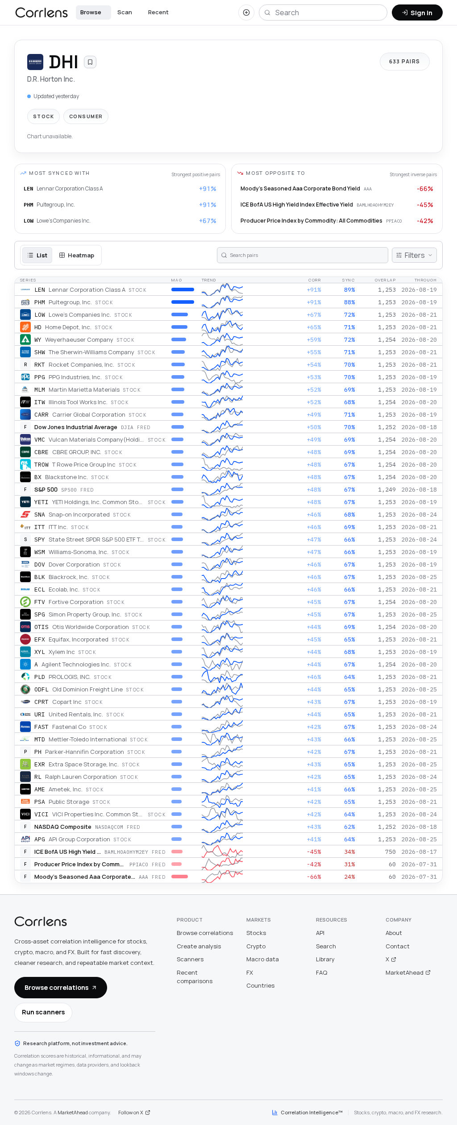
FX (249, 972)
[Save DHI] (90, 62)
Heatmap (81, 255)
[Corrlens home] (40, 921)
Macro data (262, 959)
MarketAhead (405, 972)
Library (325, 959)
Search (326, 946)
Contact (398, 946)
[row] (228, 289)
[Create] (246, 12)
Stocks (256, 933)
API (320, 933)
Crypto (256, 946)
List (42, 255)
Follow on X (130, 1112)
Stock (43, 116)
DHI (64, 62)
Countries (260, 985)
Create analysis (199, 946)
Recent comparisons (194, 976)
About (394, 933)
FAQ (321, 972)
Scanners (190, 959)
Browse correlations (56, 987)
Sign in (421, 12)
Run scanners (43, 1012)
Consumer (86, 116)
